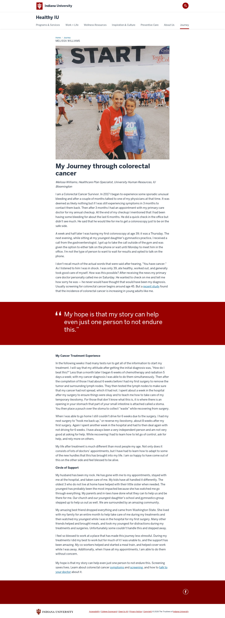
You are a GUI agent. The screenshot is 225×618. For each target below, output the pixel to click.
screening (136, 567)
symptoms (117, 567)
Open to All (123, 611)
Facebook (185, 591)
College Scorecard (109, 611)
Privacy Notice (135, 611)
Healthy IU (47, 17)
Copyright (147, 611)
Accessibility (94, 611)
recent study (151, 286)
